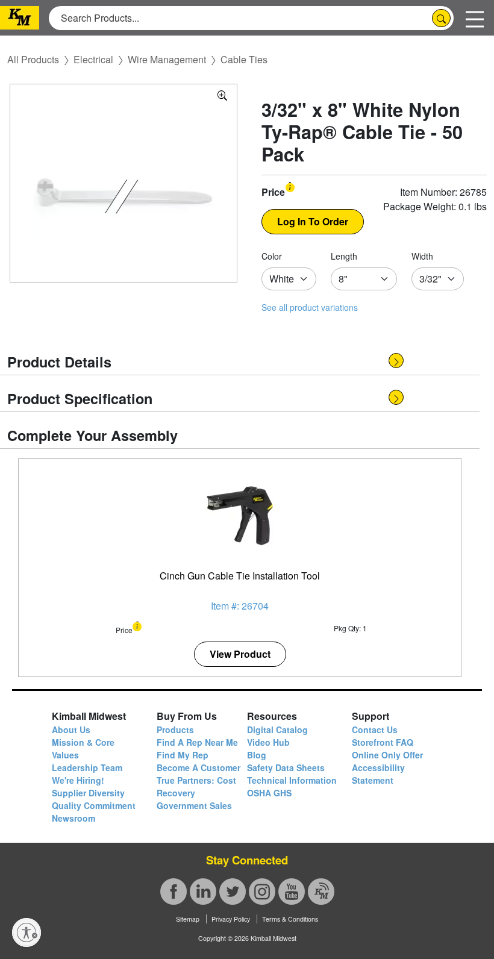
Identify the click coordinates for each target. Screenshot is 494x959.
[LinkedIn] (203, 891)
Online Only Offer (387, 755)
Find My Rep (182, 755)
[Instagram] (262, 891)
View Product (240, 654)
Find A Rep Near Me (197, 742)
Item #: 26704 (240, 606)
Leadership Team (87, 767)
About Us (71, 729)
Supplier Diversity (88, 793)
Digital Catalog (277, 729)
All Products (33, 59)
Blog (256, 755)
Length (344, 256)
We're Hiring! (78, 780)
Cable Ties (243, 59)
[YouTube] (291, 891)
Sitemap (187, 918)
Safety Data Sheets (286, 767)
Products (175, 729)
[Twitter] (232, 891)
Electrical (93, 59)
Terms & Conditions (290, 918)
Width (422, 256)
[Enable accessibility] (26, 932)
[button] (290, 186)
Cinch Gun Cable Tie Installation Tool (240, 576)
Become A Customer (198, 767)
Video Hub (268, 742)
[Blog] (321, 891)
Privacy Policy (230, 918)
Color (271, 256)
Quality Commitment (94, 805)
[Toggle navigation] (474, 18)
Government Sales (194, 805)
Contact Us (375, 729)
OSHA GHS (269, 793)
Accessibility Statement (378, 773)
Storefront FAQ (382, 742)
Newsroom (73, 818)
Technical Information (292, 780)
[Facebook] (173, 891)
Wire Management (167, 59)
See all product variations (309, 307)
